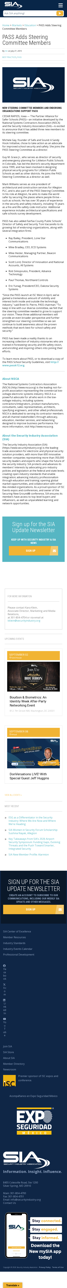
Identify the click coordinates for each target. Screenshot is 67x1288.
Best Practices (9, 57)
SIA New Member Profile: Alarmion (29, 854)
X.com (4, 991)
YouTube (4, 1028)
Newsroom (9, 1069)
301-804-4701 (16, 1196)
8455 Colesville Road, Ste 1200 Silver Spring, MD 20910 (20, 1184)
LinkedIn (4, 1008)
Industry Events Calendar (17, 949)
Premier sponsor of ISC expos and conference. (38, 1078)
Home (5, 25)
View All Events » (13, 795)
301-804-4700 (18, 1193)
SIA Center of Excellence (17, 931)
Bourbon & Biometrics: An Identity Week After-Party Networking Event (28, 701)
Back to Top (51, 1270)
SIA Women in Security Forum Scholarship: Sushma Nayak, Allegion (33, 831)
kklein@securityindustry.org (24, 620)
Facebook (4, 973)
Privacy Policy (45, 1267)
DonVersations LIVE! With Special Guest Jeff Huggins (29, 776)
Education (30, 25)
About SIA (9, 1058)
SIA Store (8, 1052)
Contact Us (9, 1203)
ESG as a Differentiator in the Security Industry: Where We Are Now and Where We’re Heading (32, 821)
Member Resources (14, 937)
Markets (17, 25)
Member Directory (14, 1064)
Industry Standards (14, 943)
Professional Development (18, 954)
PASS (19, 57)
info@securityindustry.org (25, 1199)
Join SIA (7, 1046)
